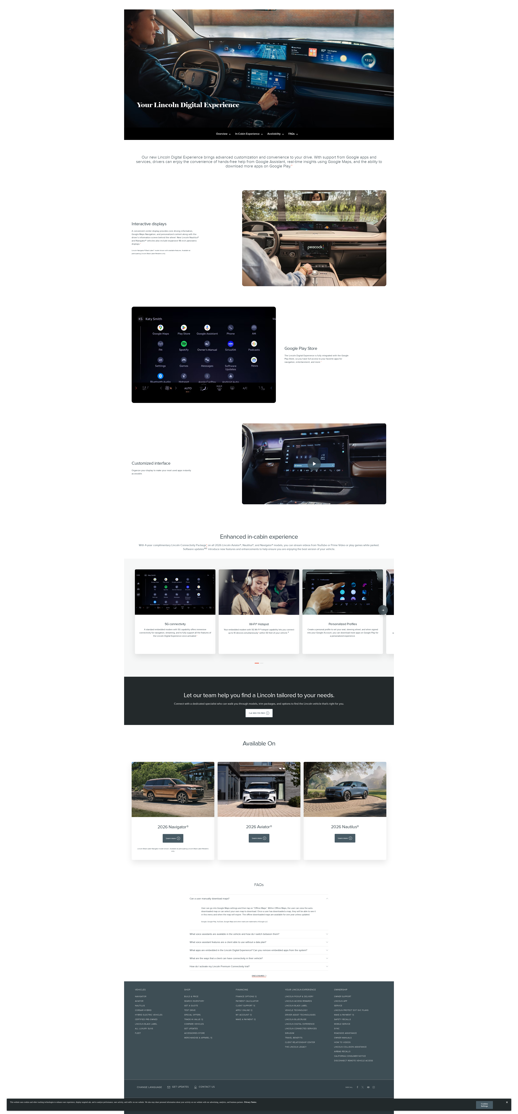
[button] (291, 166)
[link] (259, 713)
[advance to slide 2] (262, 663)
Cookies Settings (484, 1105)
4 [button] (288, 632)
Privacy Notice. (250, 1102)
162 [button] (205, 548)
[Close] (507, 1104)
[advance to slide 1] (257, 663)
